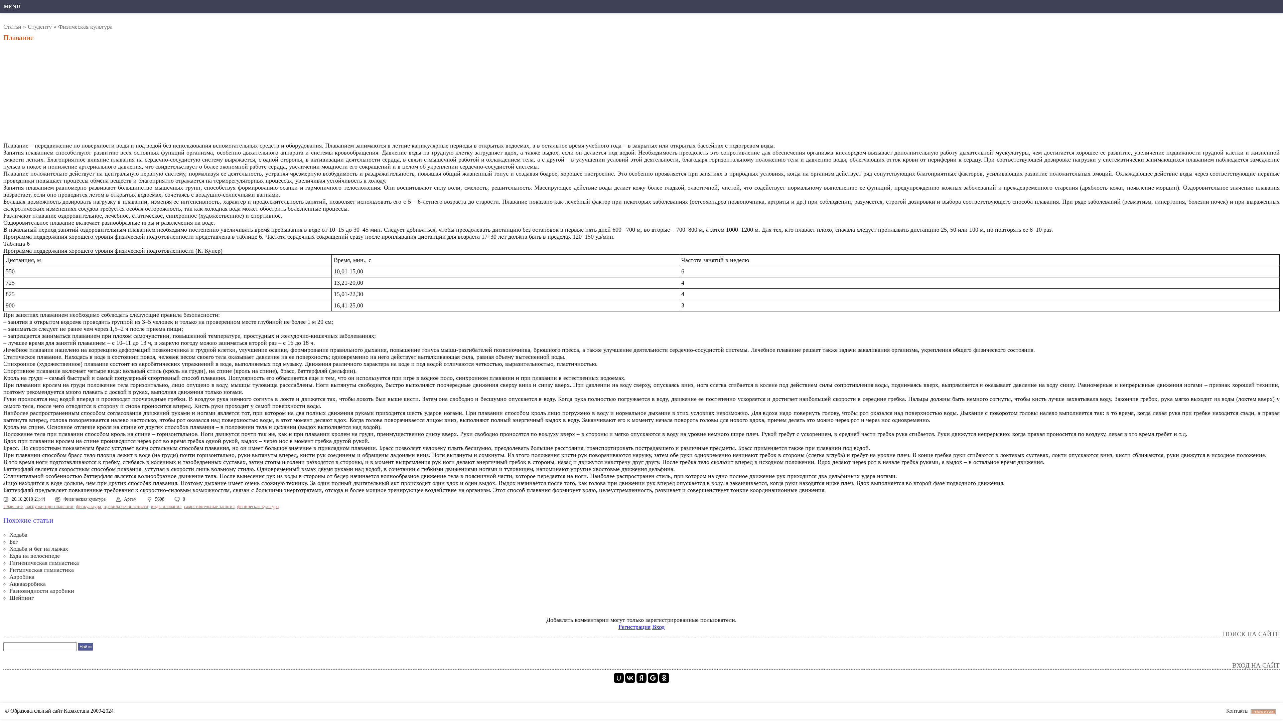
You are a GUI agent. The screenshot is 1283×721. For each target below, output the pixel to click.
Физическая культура (85, 26)
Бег (13, 541)
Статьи (12, 26)
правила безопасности (126, 506)
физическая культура (258, 506)
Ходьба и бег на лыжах (38, 548)
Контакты (1237, 711)
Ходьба (18, 534)
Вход (658, 627)
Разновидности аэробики (41, 590)
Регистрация (634, 627)
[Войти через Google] (653, 678)
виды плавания (166, 506)
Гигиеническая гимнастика (44, 562)
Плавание (13, 506)
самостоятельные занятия (209, 506)
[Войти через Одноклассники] (664, 678)
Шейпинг (21, 597)
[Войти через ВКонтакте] (630, 678)
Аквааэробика (27, 583)
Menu (12, 6)
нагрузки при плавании (49, 506)
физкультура (88, 506)
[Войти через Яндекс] (641, 678)
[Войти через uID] (619, 678)
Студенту (40, 26)
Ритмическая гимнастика (41, 569)
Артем (130, 499)
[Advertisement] (205, 94)
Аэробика (21, 576)
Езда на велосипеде (34, 555)
